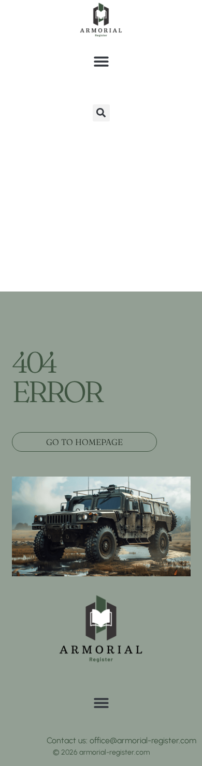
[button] (101, 61)
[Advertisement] (101, 185)
